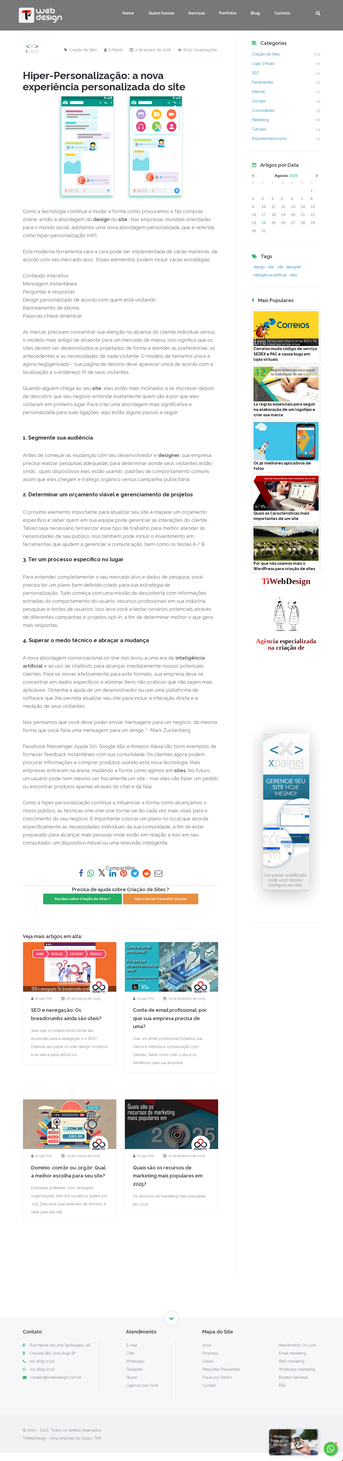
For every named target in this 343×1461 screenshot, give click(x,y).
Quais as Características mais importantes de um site (281, 516)
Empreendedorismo (269, 138)
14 (303, 207)
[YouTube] (308, 1430)
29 (313, 223)
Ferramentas (262, 82)
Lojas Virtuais (263, 63)
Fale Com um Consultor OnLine (161, 899)
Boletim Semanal (293, 1377)
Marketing (260, 120)
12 (283, 207)
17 (264, 215)
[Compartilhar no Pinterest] (123, 873)
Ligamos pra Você (142, 1385)
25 (273, 223)
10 (264, 207)
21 (303, 215)
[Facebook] (278, 1430)
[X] (297, 1430)
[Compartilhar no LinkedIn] (112, 873)
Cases (208, 1361)
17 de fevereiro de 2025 (186, 1156)
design (259, 267)
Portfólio (227, 13)
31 (264, 231)
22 (313, 215)
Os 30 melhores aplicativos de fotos (282, 466)
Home (128, 13)
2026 (293, 175)
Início (207, 1345)
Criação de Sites (83, 50)
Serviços (196, 13)
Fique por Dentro (217, 1377)
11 (273, 207)
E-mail (131, 1345)
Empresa (210, 1353)
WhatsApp (135, 1361)
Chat (130, 1353)
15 (313, 207)
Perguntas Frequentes (221, 1369)
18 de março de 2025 (83, 999)
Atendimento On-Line (297, 1345)
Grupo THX (43, 999)
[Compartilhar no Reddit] (147, 873)
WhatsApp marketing (297, 1369)
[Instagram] (287, 1430)
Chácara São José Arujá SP (52, 1353)
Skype (131, 1377)
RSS (282, 1385)
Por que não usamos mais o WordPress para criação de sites (284, 566)
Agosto (281, 175)
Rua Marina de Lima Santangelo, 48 (59, 1345)
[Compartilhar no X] (102, 873)
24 (264, 223)
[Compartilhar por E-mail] (158, 873)
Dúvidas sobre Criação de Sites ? (82, 899)
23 (254, 223)
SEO (255, 73)
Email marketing (292, 1353)
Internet (258, 92)
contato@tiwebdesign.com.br (55, 1377)
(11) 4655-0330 (42, 1361)
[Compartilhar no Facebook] (81, 873)
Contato (282, 13)
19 (283, 215)
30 (254, 231)
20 (293, 215)
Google (258, 101)
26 (283, 223)
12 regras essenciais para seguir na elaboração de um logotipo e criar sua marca (284, 409)
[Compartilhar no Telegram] (135, 873)
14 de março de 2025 (83, 1156)
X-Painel (116, 50)
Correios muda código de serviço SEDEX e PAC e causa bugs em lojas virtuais (285, 354)
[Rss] (317, 1430)
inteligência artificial (270, 275)
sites (293, 275)
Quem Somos (161, 13)
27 (293, 223)
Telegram (134, 1369)
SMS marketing (291, 1361)
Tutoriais (259, 129)
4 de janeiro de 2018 (153, 50)
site (271, 267)
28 (303, 223)
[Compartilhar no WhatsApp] (90, 873)
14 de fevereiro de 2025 (186, 999)
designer (293, 267)
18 (273, 215)
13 (293, 207)
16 (254, 215)
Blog (255, 13)
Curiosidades (263, 110)
